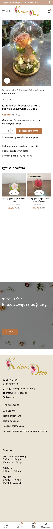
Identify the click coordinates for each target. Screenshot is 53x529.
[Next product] (10, 99)
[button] (11, 192)
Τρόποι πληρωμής (11, 421)
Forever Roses (9, 93)
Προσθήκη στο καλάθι (29, 131)
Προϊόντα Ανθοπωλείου (30, 90)
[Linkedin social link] (27, 156)
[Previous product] (3, 99)
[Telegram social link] (31, 156)
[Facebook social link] (49, 2)
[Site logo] (27, 11)
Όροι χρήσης (9, 411)
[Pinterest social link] (24, 156)
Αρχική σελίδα (9, 90)
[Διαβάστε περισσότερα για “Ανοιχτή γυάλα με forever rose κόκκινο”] (36, 192)
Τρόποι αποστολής (12, 416)
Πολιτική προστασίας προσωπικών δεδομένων (25, 431)
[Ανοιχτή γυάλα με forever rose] (14, 184)
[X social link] (21, 156)
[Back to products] (7, 99)
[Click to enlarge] (7, 81)
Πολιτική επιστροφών (13, 426)
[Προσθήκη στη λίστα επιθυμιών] (16, 192)
